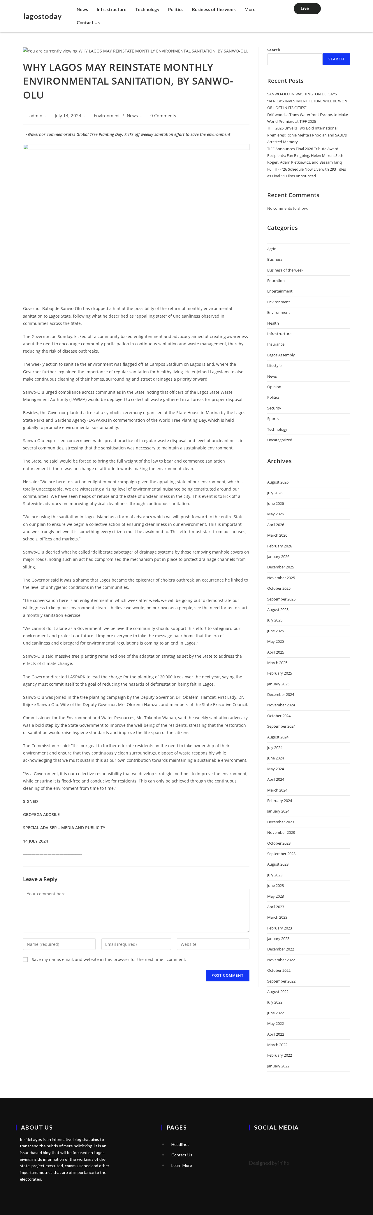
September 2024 (281, 726)
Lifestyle (274, 365)
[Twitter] (256, 1143)
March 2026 (277, 535)
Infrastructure (111, 9)
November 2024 (281, 705)
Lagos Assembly (281, 355)
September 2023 (281, 853)
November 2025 (281, 577)
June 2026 (275, 503)
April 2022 (275, 1034)
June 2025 (275, 630)
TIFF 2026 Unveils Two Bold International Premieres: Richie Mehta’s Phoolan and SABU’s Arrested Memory (307, 134)
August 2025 (277, 609)
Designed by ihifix (269, 1163)
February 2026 (279, 546)
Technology (147, 9)
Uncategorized (279, 439)
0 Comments (163, 115)
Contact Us (88, 22)
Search (273, 49)
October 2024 (279, 715)
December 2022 (280, 949)
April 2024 (275, 779)
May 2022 (275, 1023)
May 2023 (275, 896)
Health (273, 323)
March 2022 (277, 1044)
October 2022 (279, 970)
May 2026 (275, 514)
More (250, 9)
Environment (107, 115)
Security (274, 408)
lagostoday (42, 16)
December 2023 (280, 821)
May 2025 (275, 641)
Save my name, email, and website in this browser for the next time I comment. (109, 959)
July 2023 (274, 875)
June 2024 (275, 758)
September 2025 (281, 599)
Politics (175, 9)
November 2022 (281, 959)
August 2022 (277, 991)
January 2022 (278, 1066)
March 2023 (277, 917)
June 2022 (275, 1013)
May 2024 (275, 768)
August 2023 (277, 864)
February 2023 (279, 928)
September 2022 (281, 981)
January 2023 (278, 938)
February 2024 (279, 800)
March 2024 (277, 790)
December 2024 (280, 694)
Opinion (274, 386)
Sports (273, 418)
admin (35, 115)
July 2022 (274, 1002)
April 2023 (275, 906)
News (82, 9)
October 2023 (279, 843)
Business (274, 259)
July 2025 (274, 620)
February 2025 (279, 673)
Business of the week (214, 9)
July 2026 (274, 493)
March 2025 (277, 662)
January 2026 (278, 556)
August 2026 (277, 482)
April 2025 (275, 652)
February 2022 (279, 1055)
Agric (271, 248)
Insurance (275, 344)
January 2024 (278, 811)
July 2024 (274, 747)
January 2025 (278, 684)
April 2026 (275, 524)
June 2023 (275, 885)
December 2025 (280, 567)
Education (276, 280)
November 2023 (281, 832)
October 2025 (279, 588)
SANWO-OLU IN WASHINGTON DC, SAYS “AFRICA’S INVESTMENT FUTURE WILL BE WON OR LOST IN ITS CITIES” (307, 100)
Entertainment (280, 291)
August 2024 (277, 737)
